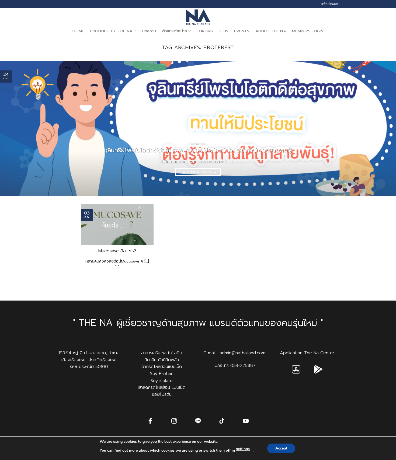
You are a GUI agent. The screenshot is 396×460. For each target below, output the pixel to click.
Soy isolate (162, 380)
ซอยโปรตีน (162, 394)
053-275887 (242, 365)
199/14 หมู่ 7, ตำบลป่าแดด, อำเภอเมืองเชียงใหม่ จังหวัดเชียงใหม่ (89, 356)
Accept (281, 448)
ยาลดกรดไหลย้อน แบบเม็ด (161, 387)
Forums (205, 31)
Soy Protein (161, 373)
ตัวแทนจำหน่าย (174, 31)
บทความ (149, 31)
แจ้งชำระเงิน (330, 3)
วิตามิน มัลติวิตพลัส (162, 360)
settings (243, 448)
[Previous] (15, 128)
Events (241, 31)
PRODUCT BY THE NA (111, 31)
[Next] (381, 128)
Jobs (223, 31)
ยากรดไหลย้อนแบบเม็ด (161, 366)
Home (78, 31)
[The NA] (198, 17)
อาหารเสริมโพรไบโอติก (161, 353)
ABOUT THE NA (270, 31)
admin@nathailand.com (242, 353)
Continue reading (198, 171)
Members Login (308, 31)
